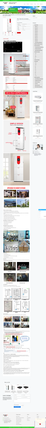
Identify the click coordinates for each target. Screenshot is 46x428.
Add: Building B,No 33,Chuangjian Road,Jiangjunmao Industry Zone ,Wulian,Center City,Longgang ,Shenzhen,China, (7, 421)
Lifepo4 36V (36, 31)
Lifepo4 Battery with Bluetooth (38, 42)
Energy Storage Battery (37, 77)
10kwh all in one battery (21, 370)
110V (35, 53)
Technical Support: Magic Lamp (25, 427)
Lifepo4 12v (36, 26)
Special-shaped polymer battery (38, 50)
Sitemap (38, 0)
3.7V (35, 69)
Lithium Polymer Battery (37, 45)
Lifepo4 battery (18, 416)
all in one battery (11, 41)
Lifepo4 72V (36, 37)
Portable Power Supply (18, 420)
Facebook (38, 416)
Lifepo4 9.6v (36, 39)
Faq (27, 416)
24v (35, 66)
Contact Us (28, 420)
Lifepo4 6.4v (36, 34)
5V (35, 58)
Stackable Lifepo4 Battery (38, 80)
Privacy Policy (31, 427)
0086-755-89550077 (15, 0)
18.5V (35, 64)
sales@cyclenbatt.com (6, 0)
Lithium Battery (36, 61)
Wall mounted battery (37, 85)
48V (35, 72)
